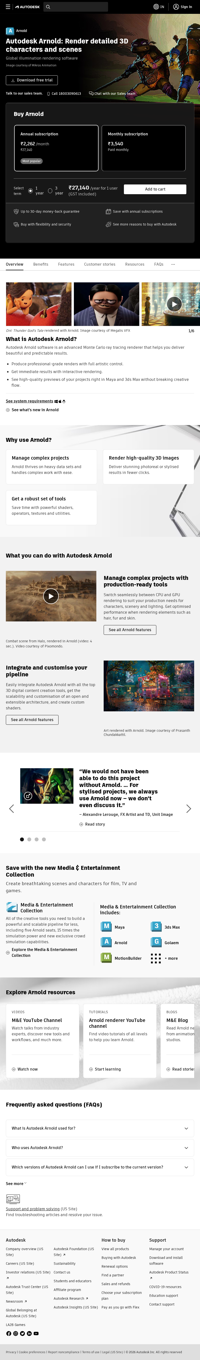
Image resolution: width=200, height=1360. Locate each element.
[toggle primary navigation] (10, 7)
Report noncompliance (64, 1352)
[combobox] (75, 7)
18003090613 (70, 93)
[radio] (56, 148)
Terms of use (91, 1352)
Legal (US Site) (112, 1352)
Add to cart (155, 189)
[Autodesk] (28, 7)
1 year (40, 191)
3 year (59, 191)
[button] (100, 1128)
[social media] (22, 1333)
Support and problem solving (33, 1209)
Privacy (11, 1352)
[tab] (39, 304)
